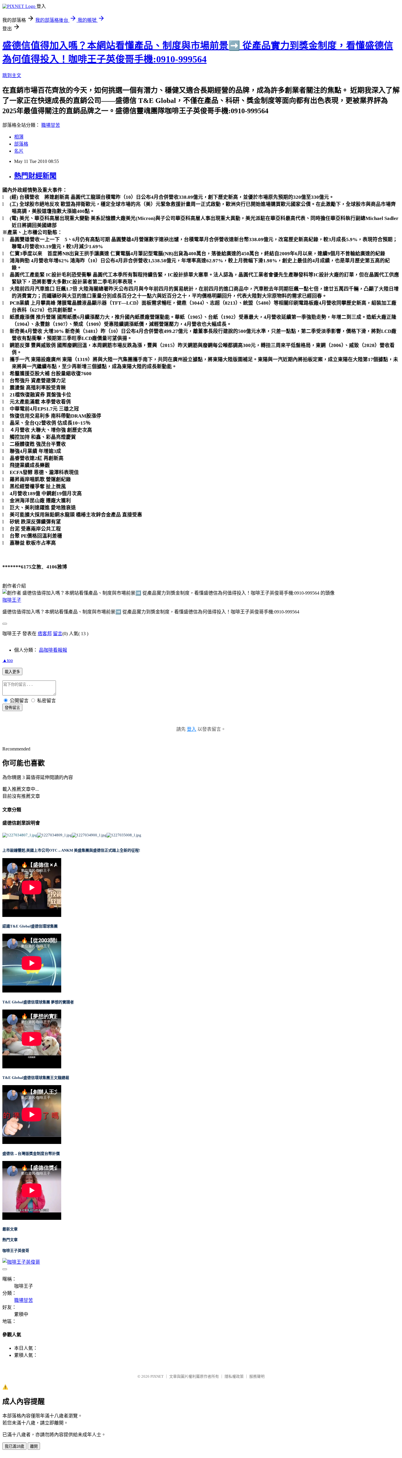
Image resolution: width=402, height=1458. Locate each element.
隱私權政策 (234, 1376)
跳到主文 (11, 75)
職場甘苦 (50, 125)
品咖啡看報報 (53, 650)
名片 (19, 151)
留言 (57, 633)
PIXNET (157, 1376)
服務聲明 (257, 1376)
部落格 (21, 143)
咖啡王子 (11, 600)
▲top (7, 660)
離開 (34, 1446)
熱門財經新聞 (35, 176)
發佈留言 (12, 707)
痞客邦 (45, 633)
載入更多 (12, 672)
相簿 (19, 136)
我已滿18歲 (14, 1446)
